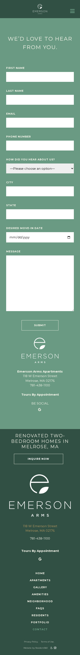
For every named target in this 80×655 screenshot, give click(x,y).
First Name (15, 67)
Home (40, 573)
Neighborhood (40, 601)
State (11, 205)
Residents (18, 23)
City (9, 182)
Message (13, 251)
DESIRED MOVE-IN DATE (24, 228)
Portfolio (44, 23)
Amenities (40, 594)
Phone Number (18, 136)
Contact (68, 23)
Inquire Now (38, 458)
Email (11, 113)
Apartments (40, 580)
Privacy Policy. (31, 641)
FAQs (40, 608)
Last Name (15, 90)
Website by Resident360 (35, 648)
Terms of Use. (47, 641)
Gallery (40, 587)
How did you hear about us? (30, 159)
